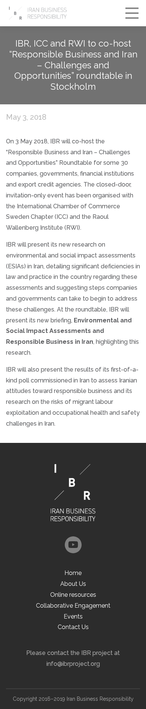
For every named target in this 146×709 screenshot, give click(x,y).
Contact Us (73, 627)
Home (73, 573)
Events (73, 616)
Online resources (73, 594)
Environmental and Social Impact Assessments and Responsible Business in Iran (69, 331)
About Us (73, 583)
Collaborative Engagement (73, 605)
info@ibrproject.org (73, 663)
